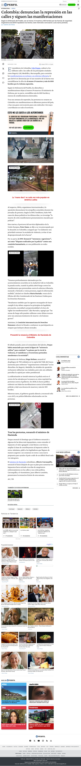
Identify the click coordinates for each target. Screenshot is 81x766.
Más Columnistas (72, 396)
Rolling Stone (46, 753)
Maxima (64, 753)
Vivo (46, 748)
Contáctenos (34, 755)
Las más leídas (63, 452)
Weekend (30, 751)
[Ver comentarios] (78, 9)
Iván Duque (35, 68)
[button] (27, 45)
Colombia (35, 509)
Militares (28, 509)
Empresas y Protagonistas (72, 746)
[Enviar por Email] (3, 78)
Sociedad (26, 746)
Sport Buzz (53, 753)
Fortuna (35, 751)
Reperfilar (57, 746)
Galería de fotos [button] (9, 25)
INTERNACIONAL (5, 8)
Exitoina (37, 748)
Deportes (43, 746)
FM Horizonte (59, 751)
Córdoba (52, 746)
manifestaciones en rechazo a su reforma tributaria (29, 76)
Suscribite (71, 4)
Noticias (28, 748)
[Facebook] (30, 741)
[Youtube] (39, 741)
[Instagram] (43, 741)
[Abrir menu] (2, 4)
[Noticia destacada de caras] (13, 708)
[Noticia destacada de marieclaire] (41, 684)
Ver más (75, 488)
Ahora (3, 746)
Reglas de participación (54, 755)
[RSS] (47, 741)
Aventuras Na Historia (37, 753)
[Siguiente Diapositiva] (52, 528)
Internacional (32, 746)
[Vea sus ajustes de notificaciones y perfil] (78, 4)
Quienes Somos (26, 755)
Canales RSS (19, 755)
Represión (20, 509)
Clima (38, 746)
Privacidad (40, 755)
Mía (49, 751)
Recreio (59, 753)
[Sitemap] (51, 741)
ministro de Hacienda (18, 462)
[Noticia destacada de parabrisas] (41, 708)
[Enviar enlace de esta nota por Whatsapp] (3, 73)
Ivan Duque (11, 509)
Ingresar (64, 4)
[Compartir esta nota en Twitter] (3, 68)
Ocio (47, 746)
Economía (21, 746)
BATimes (53, 751)
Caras (32, 748)
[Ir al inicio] (10, 4)
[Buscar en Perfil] (78, 1)
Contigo (28, 753)
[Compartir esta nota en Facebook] (3, 64)
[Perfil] (11, 680)
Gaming (41, 748)
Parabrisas (40, 751)
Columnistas (62, 357)
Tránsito (63, 755)
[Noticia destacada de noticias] (13, 684)
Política (15, 746)
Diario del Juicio (51, 748)
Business (63, 746)
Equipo (45, 755)
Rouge (45, 751)
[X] (34, 741)
